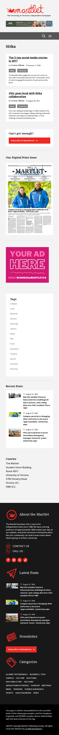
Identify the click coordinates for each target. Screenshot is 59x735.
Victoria (13, 318)
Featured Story (14, 681)
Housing (13, 369)
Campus (13, 303)
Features (28, 681)
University (22, 71)
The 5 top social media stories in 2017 (28, 59)
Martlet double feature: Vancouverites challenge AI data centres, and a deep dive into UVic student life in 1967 (36, 402)
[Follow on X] (19, 560)
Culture (20, 678)
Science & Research (34, 689)
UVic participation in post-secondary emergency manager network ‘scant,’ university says (35, 436)
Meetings (46, 685)
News (12, 71)
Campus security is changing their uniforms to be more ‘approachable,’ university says (36, 420)
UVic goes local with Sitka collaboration (25, 94)
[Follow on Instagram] (14, 560)
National (13, 313)
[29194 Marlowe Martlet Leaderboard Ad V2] (29, 26)
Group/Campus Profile (17, 685)
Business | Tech (38, 674)
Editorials (14, 323)
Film (11, 338)
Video (36, 693)
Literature (14, 349)
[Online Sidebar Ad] (27, 281)
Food (12, 343)
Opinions (17, 689)
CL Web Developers (33, 728)
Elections (31, 678)
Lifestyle (14, 364)
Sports (13, 359)
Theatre (13, 354)
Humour (35, 685)
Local (12, 308)
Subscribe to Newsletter (23, 140)
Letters (13, 328)
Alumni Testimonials (17, 674)
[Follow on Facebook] (8, 560)
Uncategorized (23, 693)
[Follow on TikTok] (25, 560)
